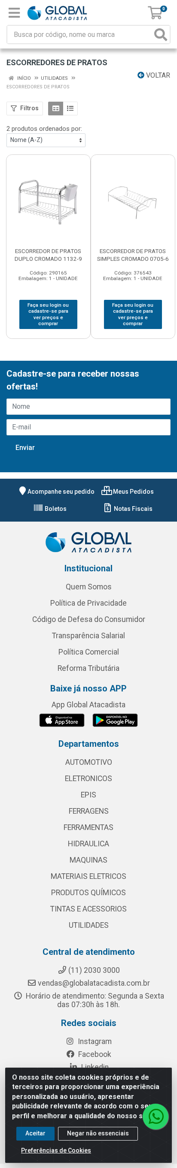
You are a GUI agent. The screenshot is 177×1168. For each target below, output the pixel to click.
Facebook (93, 1054)
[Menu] (14, 13)
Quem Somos (89, 586)
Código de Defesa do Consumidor (88, 619)
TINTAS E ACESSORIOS (88, 909)
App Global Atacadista (88, 704)
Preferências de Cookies (56, 1150)
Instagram (94, 1041)
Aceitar (35, 1133)
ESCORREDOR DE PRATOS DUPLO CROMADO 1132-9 (48, 254)
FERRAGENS (89, 811)
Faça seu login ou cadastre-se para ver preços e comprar (48, 314)
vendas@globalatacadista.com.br (94, 983)
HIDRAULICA (88, 843)
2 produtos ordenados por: (44, 129)
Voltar (157, 75)
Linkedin (94, 1067)
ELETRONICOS (88, 778)
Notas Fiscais (133, 508)
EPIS (88, 795)
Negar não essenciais (98, 1133)
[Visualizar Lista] (70, 108)
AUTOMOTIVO (88, 762)
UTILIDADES (89, 925)
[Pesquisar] (161, 34)
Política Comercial (88, 652)
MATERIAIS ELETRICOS (88, 876)
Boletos (55, 508)
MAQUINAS (88, 860)
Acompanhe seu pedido (61, 491)
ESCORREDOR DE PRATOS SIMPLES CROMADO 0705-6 (133, 254)
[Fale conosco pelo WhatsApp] (155, 1116)
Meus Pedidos (133, 491)
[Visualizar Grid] (55, 108)
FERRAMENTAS (88, 827)
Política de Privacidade (88, 603)
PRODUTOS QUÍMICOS (88, 892)
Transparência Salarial (88, 635)
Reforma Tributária (88, 668)
